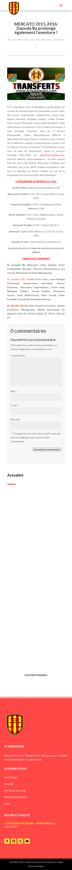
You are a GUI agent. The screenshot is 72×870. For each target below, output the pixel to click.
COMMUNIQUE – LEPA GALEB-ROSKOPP (30, 592)
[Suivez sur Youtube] (27, 841)
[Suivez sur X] (20, 841)
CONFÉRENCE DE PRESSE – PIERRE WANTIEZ (32, 536)
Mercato (46, 39)
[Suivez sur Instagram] (13, 841)
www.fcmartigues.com (52, 155)
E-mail (14, 405)
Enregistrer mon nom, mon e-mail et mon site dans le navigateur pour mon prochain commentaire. (36, 437)
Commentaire (18, 355)
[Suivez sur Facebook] (7, 841)
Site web (15, 419)
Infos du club (32, 39)
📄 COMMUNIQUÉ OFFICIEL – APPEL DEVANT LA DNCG (34, 648)
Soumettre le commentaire (47, 449)
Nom (14, 391)
